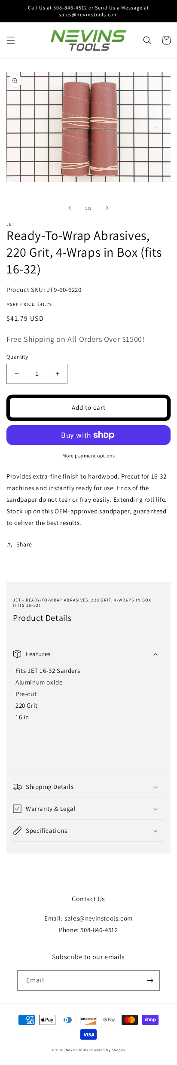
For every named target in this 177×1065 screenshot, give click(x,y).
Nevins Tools (77, 1049)
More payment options (88, 455)
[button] (10, 40)
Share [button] (24, 544)
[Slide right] (107, 208)
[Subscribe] (149, 980)
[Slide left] (69, 208)
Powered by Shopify (107, 1049)
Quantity (17, 356)
